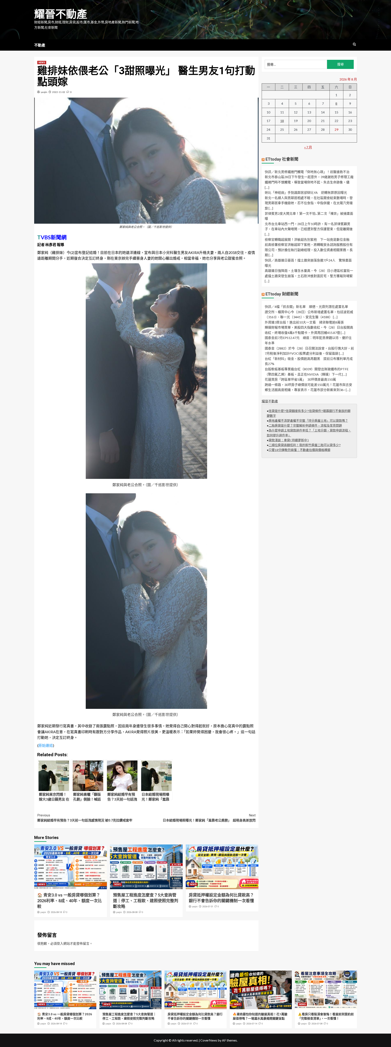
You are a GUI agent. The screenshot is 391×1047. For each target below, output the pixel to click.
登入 (60, 943)
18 (282, 121)
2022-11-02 (58, 92)
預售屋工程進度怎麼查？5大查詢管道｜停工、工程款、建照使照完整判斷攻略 (145, 901)
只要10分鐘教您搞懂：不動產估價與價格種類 (299, 450)
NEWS (41, 62)
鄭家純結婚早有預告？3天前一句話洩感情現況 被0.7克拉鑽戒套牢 (84, 818)
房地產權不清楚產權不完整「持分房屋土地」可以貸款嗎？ (308, 421)
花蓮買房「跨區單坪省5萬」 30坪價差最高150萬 (300, 379)
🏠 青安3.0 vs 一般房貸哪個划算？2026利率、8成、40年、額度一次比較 (69, 901)
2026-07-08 (316, 1023)
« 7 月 (308, 147)
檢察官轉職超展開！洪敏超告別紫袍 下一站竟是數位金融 (307, 239)
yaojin (44, 92)
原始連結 (45, 745)
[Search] (354, 44)
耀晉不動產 (60, 14)
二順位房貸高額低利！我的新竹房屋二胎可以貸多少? (305, 445)
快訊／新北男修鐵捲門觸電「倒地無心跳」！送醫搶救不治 (307, 172)
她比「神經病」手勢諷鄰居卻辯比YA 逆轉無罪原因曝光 (306, 193)
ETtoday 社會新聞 (282, 159)
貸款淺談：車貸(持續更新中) (289, 440)
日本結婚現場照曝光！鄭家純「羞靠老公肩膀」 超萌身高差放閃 (209, 818)
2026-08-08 (131, 912)
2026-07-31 (207, 906)
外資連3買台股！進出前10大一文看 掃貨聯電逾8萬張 (304, 322)
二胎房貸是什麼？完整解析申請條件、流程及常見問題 (305, 426)
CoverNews (208, 1040)
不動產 (39, 45)
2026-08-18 (56, 912)
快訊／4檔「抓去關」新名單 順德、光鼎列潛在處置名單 (306, 307)
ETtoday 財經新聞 (282, 294)
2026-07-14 (251, 1023)
